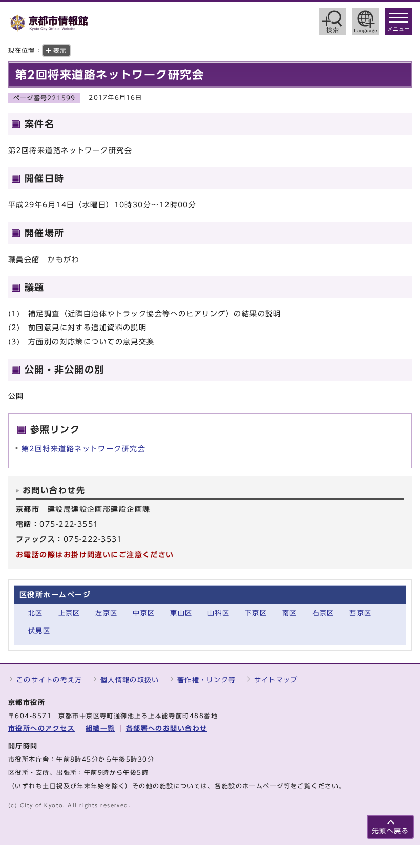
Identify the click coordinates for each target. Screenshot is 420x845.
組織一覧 (100, 728)
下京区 (256, 613)
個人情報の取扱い (129, 680)
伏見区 (39, 630)
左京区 (106, 613)
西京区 (360, 613)
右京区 (323, 613)
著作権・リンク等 (206, 680)
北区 (35, 613)
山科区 (218, 613)
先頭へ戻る (390, 831)
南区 (289, 613)
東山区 (181, 613)
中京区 (144, 613)
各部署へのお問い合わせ (166, 728)
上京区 (69, 613)
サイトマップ (276, 680)
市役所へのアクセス (41, 728)
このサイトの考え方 (49, 680)
